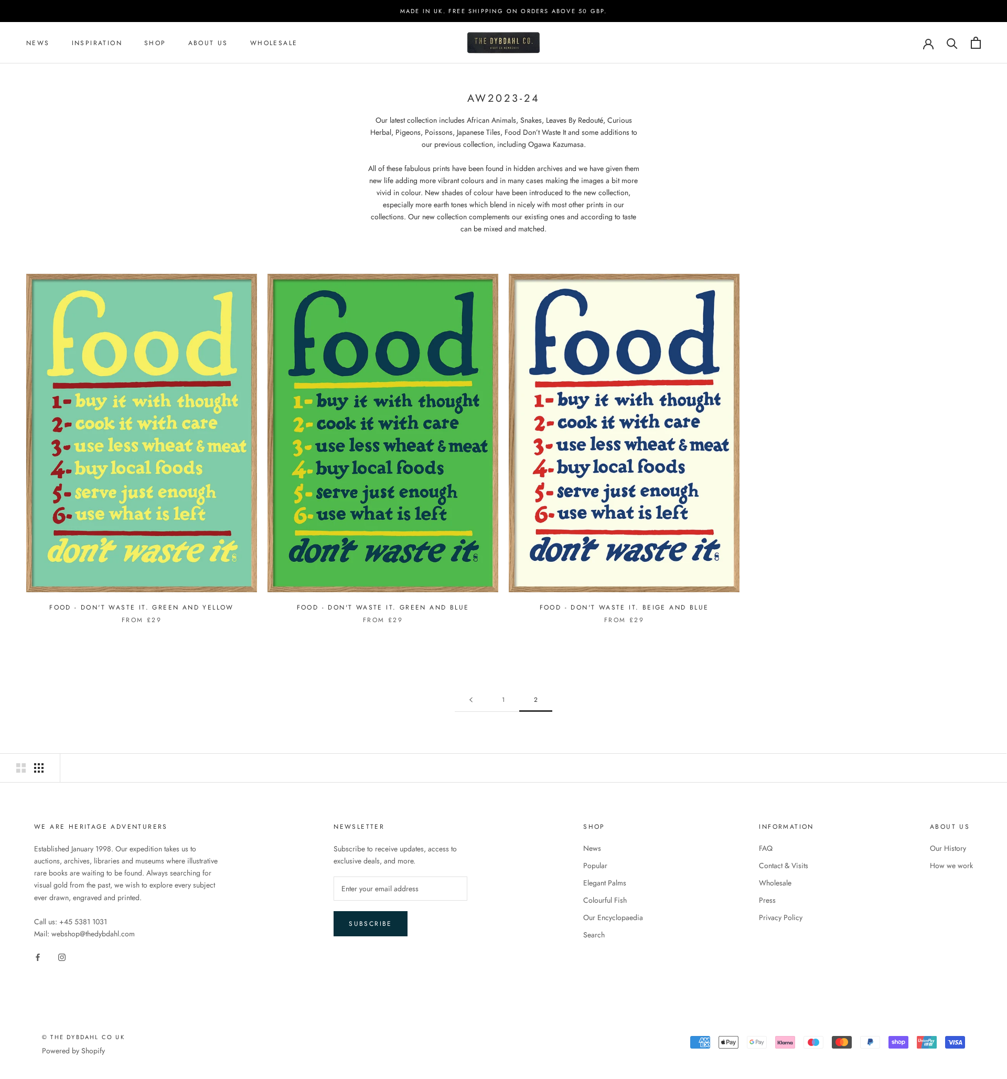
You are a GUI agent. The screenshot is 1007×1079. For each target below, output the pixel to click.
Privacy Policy (780, 917)
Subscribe (370, 923)
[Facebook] (37, 956)
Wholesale (274, 43)
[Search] (952, 42)
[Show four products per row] (39, 768)
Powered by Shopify (73, 1050)
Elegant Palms (604, 883)
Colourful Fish (605, 900)
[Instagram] (62, 956)
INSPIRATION (97, 43)
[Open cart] (976, 43)
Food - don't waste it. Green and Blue (383, 607)
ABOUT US (208, 43)
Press (767, 900)
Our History (948, 848)
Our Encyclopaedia (613, 917)
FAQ (766, 848)
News (592, 848)
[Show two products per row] (21, 768)
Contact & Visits (783, 865)
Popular (595, 865)
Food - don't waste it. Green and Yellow (141, 607)
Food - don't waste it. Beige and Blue (624, 607)
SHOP (155, 43)
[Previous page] (471, 700)
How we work (951, 865)
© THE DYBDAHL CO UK (83, 1037)
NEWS (38, 43)
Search (594, 935)
